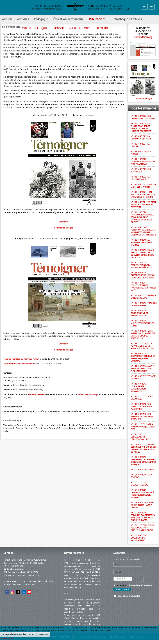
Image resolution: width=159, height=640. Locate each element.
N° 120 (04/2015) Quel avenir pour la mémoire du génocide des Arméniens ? (143, 334)
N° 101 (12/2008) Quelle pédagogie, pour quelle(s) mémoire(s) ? (142, 527)
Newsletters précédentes (128, 596)
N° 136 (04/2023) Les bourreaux (141, 170)
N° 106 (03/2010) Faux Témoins (141, 475)
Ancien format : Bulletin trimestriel (19, 363)
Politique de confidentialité (139, 585)
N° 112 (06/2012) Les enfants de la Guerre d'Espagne (142, 416)
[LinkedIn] (24, 591)
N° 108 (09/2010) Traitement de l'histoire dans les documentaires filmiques (143, 461)
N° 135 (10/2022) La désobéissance (140, 177)
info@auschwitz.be (15, 569)
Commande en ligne (63, 227)
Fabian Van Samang (87, 394)
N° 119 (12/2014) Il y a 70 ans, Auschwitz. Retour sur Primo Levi (142, 346)
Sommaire (63, 221)
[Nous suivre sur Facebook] (7, 591)
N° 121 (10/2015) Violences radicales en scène (142, 323)
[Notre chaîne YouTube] (29, 591)
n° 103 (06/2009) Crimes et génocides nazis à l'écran (142, 505)
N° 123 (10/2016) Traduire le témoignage (144, 304)
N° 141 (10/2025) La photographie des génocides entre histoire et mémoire (141, 127)
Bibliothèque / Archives (126, 19)
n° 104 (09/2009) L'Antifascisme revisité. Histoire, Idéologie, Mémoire (142, 494)
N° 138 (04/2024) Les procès (141, 152)
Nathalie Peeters (36, 394)
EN (151, 6)
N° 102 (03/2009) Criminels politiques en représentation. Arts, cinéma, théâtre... (143, 516)
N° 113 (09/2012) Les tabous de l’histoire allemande (141, 406)
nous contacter (71, 566)
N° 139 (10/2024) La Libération (140, 145)
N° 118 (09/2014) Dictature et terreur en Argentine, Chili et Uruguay (143, 357)
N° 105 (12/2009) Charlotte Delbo (139, 483)
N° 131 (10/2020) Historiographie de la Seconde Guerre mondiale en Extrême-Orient (142, 217)
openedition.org (143, 37)
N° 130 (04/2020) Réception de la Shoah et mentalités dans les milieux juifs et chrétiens (144, 231)
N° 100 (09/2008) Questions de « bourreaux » (139, 537)
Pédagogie (41, 19)
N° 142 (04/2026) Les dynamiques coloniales (143, 117)
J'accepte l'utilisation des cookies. (18, 634)
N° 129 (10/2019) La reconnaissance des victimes (141, 242)
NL (144, 6)
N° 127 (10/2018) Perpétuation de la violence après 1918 (141, 265)
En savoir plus (6, 638)
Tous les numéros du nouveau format (21, 358)
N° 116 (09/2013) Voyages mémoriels (144, 377)
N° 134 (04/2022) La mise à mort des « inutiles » (143, 185)
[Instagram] (12, 591)
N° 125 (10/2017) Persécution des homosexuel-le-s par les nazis (143, 286)
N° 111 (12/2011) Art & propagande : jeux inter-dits (143, 426)
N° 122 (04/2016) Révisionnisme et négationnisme (139, 313)
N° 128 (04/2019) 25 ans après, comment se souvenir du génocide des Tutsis (142, 254)
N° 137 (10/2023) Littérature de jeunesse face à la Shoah (143, 161)
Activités (23, 19)
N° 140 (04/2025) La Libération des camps (142, 137)
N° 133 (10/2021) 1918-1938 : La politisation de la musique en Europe (143, 194)
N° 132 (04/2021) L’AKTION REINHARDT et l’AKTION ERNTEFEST (143, 204)
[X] (18, 591)
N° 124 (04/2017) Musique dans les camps (143, 296)
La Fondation (11, 27)
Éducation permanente (68, 19)
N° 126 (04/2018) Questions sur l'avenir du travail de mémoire (143, 275)
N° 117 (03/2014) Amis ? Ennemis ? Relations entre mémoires (142, 368)
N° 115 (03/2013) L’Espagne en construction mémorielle (139, 387)
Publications (97, 19)
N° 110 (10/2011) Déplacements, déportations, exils (141, 436)
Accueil (7, 19)
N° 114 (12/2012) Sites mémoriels (142, 397)
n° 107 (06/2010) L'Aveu (142, 469)
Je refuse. (43, 634)
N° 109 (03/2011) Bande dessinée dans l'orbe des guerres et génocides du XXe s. (144, 448)
